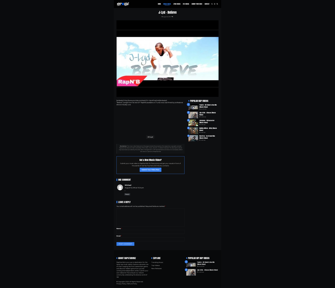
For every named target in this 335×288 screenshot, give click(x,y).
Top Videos (155, 265)
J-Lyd (151, 137)
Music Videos (167, 4)
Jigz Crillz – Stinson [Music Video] (207, 270)
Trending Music (157, 262)
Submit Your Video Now (150, 170)
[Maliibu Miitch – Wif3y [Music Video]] (193, 130)
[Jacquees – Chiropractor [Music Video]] (193, 123)
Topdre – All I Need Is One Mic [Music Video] (206, 263)
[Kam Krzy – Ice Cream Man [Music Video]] (193, 138)
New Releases (156, 268)
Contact (207, 4)
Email (119, 236)
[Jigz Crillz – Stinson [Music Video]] (193, 115)
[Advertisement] (150, 120)
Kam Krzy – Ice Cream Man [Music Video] (207, 137)
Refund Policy (132, 284)
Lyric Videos (176, 4)
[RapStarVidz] (123, 4)
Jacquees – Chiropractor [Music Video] (207, 121)
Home (159, 4)
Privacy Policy (121, 284)
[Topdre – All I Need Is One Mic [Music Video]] (193, 107)
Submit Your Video (196, 4)
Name (119, 228)
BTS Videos (186, 4)
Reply (127, 194)
